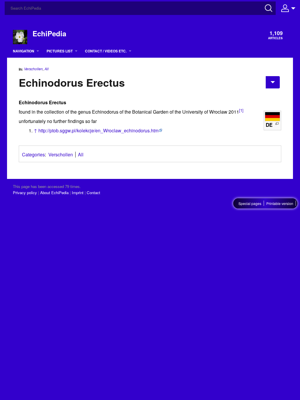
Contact (93, 192)
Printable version (279, 203)
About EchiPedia (54, 192)
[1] (241, 110)
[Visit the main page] (20, 36)
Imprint (77, 192)
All (47, 68)
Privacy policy (25, 192)
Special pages (249, 203)
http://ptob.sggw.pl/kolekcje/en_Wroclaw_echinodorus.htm (98, 130)
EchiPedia (49, 33)
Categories (33, 154)
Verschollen (33, 68)
